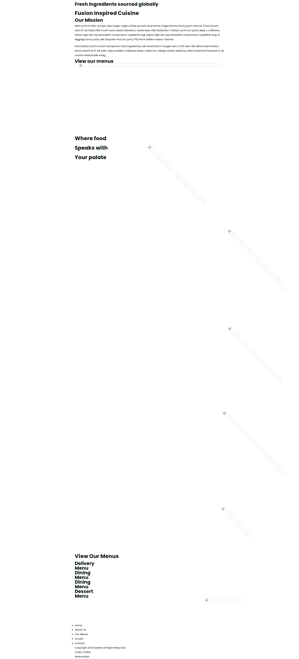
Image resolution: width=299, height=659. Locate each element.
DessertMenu (84, 593)
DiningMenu (82, 575)
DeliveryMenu (84, 565)
